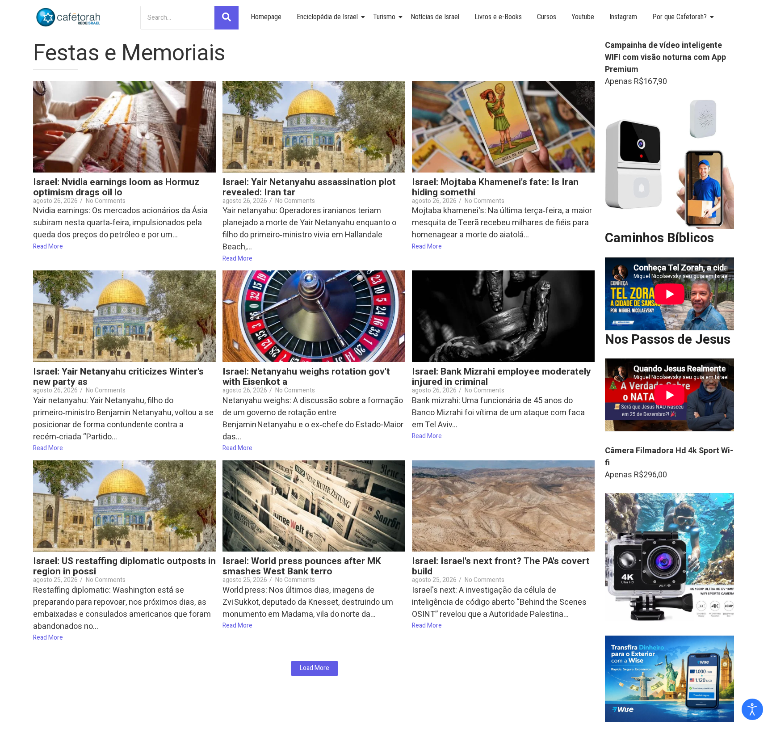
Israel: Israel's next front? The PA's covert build (501, 566)
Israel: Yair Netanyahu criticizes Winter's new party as (118, 377)
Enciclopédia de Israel (327, 17)
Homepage (266, 17)
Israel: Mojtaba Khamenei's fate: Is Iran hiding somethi (495, 187)
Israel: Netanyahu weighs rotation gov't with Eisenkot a (306, 377)
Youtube (582, 17)
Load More (314, 668)
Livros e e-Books (498, 17)
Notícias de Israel (435, 17)
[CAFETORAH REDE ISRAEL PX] (68, 17)
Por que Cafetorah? (679, 17)
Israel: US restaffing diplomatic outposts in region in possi (124, 566)
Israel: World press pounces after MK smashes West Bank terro (301, 566)
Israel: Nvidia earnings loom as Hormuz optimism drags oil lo (116, 187)
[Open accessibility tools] (752, 709)
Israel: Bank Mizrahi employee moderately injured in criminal (501, 377)
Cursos (546, 17)
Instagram (623, 17)
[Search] (226, 17)
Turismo (384, 17)
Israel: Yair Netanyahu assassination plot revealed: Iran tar (309, 187)
